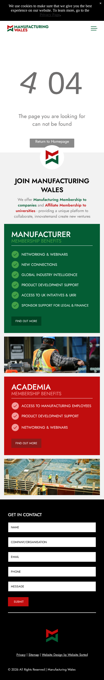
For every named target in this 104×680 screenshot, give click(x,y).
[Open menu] (94, 28)
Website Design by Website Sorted (65, 654)
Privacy (21, 654)
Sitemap (34, 654)
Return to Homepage (52, 141)
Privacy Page (50, 15)
